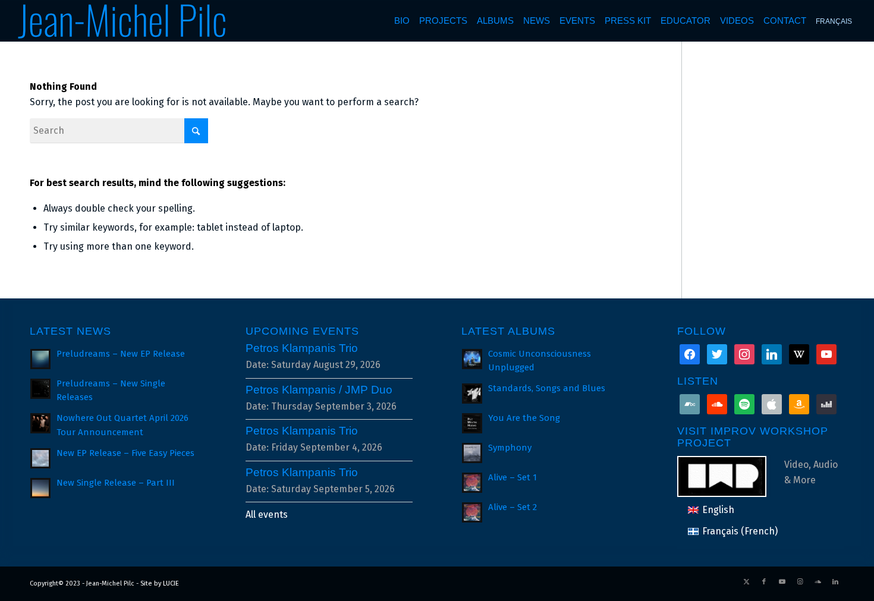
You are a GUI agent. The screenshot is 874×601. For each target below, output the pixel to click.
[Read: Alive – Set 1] (472, 482)
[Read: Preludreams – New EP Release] (40, 359)
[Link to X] (746, 582)
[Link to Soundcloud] (817, 582)
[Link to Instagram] (800, 582)
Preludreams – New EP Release (120, 353)
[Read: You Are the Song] (472, 423)
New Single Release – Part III (115, 482)
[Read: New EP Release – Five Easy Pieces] (40, 458)
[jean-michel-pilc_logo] (123, 21)
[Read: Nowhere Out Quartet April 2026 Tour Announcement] (40, 423)
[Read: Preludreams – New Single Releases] (40, 388)
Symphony (510, 447)
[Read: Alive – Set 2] (472, 512)
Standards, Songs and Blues (546, 388)
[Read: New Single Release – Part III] (40, 488)
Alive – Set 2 (512, 507)
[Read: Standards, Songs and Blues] (472, 393)
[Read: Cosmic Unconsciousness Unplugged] (472, 359)
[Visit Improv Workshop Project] (730, 475)
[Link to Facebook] (764, 582)
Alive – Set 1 (512, 477)
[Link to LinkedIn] (835, 582)
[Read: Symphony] (472, 453)
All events (267, 514)
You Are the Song (524, 418)
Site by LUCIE (159, 583)
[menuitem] (401, 21)
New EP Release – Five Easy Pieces (125, 453)
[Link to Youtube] (782, 582)
